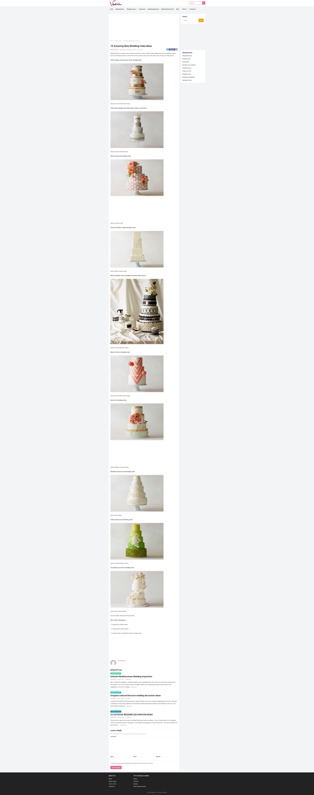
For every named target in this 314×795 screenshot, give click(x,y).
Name (112, 756)
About (110, 779)
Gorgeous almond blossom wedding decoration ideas (135, 695)
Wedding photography (188, 77)
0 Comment (139, 49)
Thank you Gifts (186, 71)
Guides (135, 779)
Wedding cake (118, 40)
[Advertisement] (143, 208)
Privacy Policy (112, 781)
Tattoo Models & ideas (139, 786)
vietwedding (122, 49)
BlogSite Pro (154, 792)
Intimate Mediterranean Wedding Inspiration (131, 676)
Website (158, 756)
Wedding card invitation (189, 65)
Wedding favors (186, 68)
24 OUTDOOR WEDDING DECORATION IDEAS (131, 714)
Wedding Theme (187, 80)
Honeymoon (185, 62)
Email (135, 756)
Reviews (135, 784)
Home (111, 40)
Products (135, 781)
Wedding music (186, 74)
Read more (134, 687)
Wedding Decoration (115, 673)
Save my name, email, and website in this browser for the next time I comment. (132, 763)
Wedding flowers (187, 56)
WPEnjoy (165, 792)
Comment (113, 736)
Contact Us (112, 786)
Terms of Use (112, 784)
